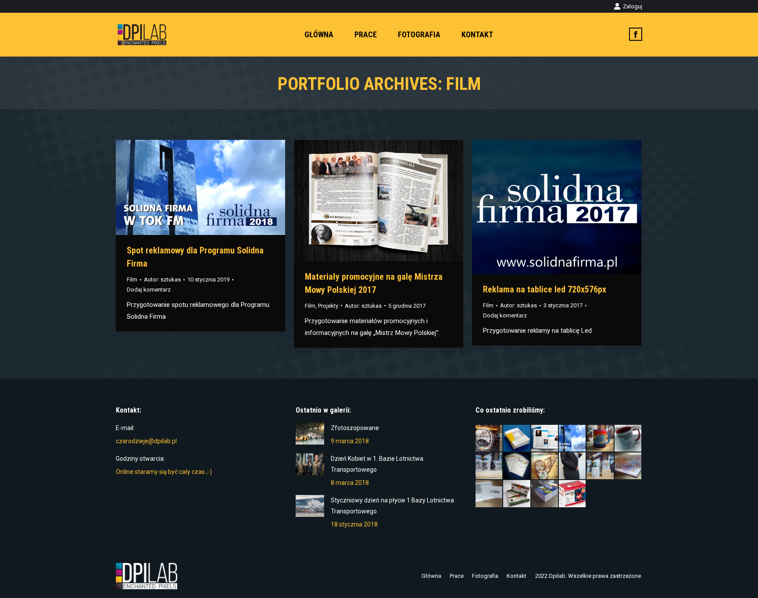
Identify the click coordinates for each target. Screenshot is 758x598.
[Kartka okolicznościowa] (517, 494)
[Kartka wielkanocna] (628, 466)
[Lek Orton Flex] (572, 494)
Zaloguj (632, 6)
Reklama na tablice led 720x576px (544, 289)
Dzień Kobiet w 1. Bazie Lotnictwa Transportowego (377, 464)
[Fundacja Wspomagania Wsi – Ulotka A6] (545, 494)
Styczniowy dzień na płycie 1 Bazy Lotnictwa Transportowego (392, 506)
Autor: (162, 279)
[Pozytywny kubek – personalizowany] (600, 438)
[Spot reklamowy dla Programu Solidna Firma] (572, 438)
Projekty (328, 306)
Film (132, 279)
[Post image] (310, 434)
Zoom (188, 187)
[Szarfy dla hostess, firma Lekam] (572, 466)
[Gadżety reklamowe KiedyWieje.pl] (545, 466)
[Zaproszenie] (489, 494)
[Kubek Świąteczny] (628, 438)
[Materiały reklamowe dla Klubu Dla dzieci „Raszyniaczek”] (600, 466)
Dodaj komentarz (149, 289)
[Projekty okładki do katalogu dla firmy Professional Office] (517, 438)
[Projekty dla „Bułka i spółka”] (489, 438)
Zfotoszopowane (355, 427)
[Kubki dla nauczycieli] (489, 466)
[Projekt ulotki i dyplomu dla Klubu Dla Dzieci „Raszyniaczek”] (517, 466)
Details (212, 187)
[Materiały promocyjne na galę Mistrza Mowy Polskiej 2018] (545, 438)
